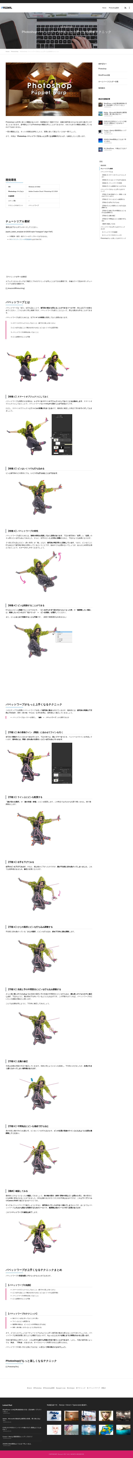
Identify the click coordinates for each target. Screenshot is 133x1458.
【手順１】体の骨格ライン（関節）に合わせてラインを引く (114, 195)
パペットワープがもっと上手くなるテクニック (113, 190)
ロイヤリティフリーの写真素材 (21, 239)
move (30, 1388)
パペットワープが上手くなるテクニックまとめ (113, 228)
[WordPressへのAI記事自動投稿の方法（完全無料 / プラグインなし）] (100, 105)
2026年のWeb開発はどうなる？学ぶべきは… (115, 140)
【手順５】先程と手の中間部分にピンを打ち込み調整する (114, 211)
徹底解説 (101, 88)
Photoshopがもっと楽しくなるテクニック (113, 238)
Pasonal (60, 1454)
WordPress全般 (104, 75)
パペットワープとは (107, 172)
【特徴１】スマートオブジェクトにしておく (114, 176)
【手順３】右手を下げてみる (110, 202)
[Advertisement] (27, 154)
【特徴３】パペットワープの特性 (112, 183)
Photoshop (102, 69)
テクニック (81, 1388)
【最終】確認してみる (108, 224)
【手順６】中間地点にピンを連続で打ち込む (114, 220)
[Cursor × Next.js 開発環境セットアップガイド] (100, 131)
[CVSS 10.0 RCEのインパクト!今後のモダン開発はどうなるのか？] (100, 123)
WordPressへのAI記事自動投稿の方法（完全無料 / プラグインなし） (115, 104)
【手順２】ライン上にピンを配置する (113, 199)
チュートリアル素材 (107, 168)
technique (71, 1388)
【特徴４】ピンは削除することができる (114, 186)
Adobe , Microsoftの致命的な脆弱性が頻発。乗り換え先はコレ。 (115, 113)
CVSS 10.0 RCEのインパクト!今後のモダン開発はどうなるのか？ (115, 122)
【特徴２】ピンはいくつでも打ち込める (114, 180)
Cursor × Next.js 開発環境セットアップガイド (115, 131)
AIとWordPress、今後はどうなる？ (115, 148)
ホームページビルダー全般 (108, 81)
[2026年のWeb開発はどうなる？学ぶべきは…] (100, 141)
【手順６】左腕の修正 (108, 216)
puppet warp (61, 1388)
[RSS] (125, 7)
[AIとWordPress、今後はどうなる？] (100, 149)
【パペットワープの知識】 (110, 232)
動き (104, 1388)
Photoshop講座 (49, 1388)
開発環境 (103, 165)
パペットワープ (94, 1388)
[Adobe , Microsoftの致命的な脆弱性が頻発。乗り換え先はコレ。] (100, 114)
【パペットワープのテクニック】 (112, 235)
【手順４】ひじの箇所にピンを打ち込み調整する (114, 206)
